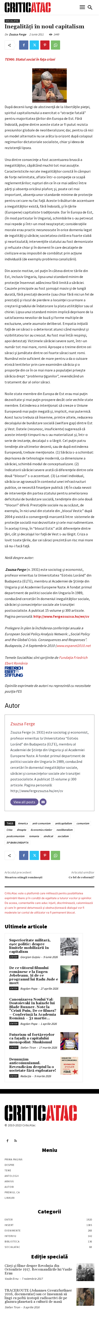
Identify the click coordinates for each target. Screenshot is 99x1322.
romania (34, 836)
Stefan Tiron (28, 1048)
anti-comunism (41, 823)
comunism (82, 823)
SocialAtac (12, 20)
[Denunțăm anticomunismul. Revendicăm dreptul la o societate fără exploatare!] (69, 1066)
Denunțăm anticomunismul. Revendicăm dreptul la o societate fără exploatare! (32, 1065)
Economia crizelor (41, 829)
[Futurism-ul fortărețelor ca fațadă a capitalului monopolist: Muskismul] (69, 1041)
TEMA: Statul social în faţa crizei (30, 59)
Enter (13, 956)
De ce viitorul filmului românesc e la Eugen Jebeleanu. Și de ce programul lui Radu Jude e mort (33, 975)
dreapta (21, 829)
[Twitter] (34, 45)
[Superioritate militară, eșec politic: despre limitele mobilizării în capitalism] (69, 947)
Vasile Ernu (11, 1279)
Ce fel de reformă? (81, 877)
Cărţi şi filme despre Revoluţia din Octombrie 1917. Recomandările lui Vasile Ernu (38, 1270)
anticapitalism (63, 823)
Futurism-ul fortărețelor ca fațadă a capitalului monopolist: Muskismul (32, 1038)
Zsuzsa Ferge (17, 34)
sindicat (48, 836)
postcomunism (15, 836)
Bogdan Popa (28, 989)
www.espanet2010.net (73, 645)
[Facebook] (23, 45)
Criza (9, 829)
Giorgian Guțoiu (30, 957)
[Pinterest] (45, 45)
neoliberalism (64, 829)
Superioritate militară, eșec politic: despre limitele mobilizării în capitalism (30, 946)
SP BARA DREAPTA (17, 842)
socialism (63, 836)
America (23, 823)
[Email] (43, 802)
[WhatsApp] (55, 45)
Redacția (25, 1076)
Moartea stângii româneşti (23, 877)
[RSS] (15, 1141)
